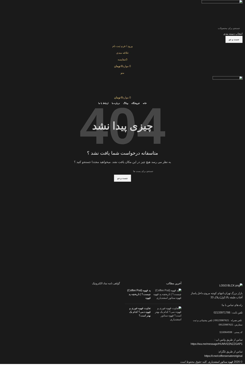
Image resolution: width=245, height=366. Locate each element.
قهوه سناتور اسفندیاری (220, 361)
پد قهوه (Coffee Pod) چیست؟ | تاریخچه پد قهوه (139, 294)
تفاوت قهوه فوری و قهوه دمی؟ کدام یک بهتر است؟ (140, 312)
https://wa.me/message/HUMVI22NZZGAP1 (216, 343)
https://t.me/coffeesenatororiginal (223, 355)
